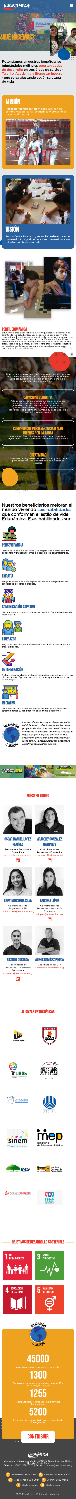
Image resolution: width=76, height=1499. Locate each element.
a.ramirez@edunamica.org (49, 967)
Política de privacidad (48, 1494)
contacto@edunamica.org (58, 1465)
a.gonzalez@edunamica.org (50, 855)
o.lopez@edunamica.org (17, 855)
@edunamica (53, 1485)
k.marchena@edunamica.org (18, 911)
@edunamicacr (30, 1485)
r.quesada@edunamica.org (17, 973)
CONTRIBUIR (38, 1436)
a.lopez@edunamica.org (49, 914)
